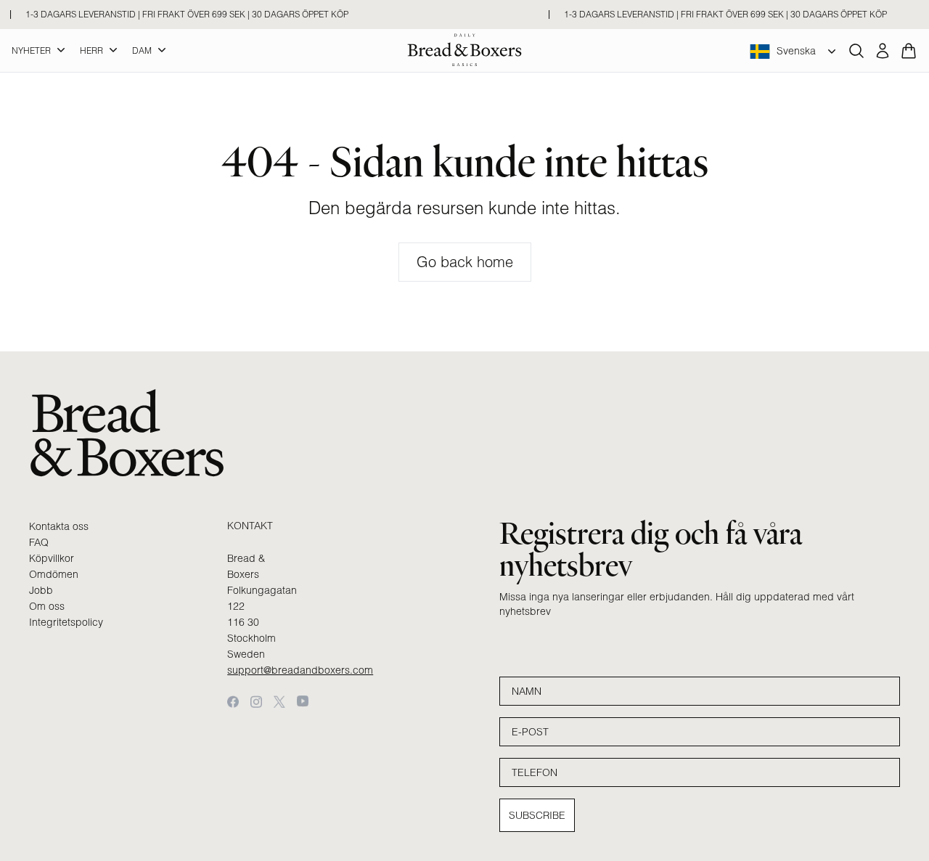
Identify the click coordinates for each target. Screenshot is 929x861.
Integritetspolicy (66, 622)
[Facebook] (233, 701)
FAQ (39, 542)
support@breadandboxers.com (300, 670)
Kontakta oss (59, 526)
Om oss (47, 606)
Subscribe (537, 815)
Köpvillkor (51, 558)
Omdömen (53, 574)
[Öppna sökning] (856, 51)
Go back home (465, 262)
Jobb (41, 590)
